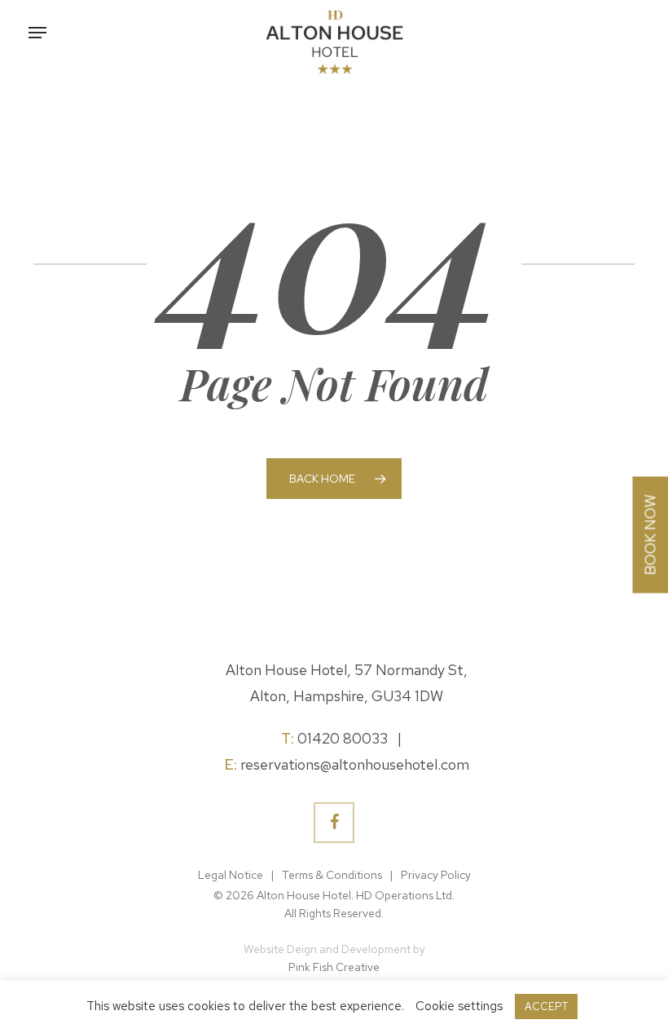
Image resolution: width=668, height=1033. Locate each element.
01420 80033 (342, 738)
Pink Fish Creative (334, 967)
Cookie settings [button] (459, 1006)
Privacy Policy (436, 874)
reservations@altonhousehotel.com (354, 764)
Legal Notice (230, 874)
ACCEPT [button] (546, 1006)
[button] (37, 32)
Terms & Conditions (332, 874)
